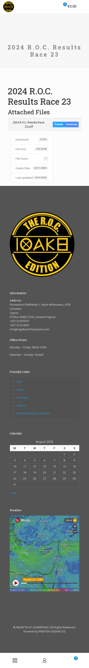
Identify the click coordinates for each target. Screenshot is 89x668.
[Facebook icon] (40, 638)
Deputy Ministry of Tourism (33, 413)
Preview (58, 124)
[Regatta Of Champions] (8, 6)
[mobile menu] (83, 6)
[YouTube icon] (44, 638)
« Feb (13, 493)
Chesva (21, 405)
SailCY (21, 389)
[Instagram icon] (49, 638)
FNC (19, 382)
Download (71, 124)
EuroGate (22, 397)
